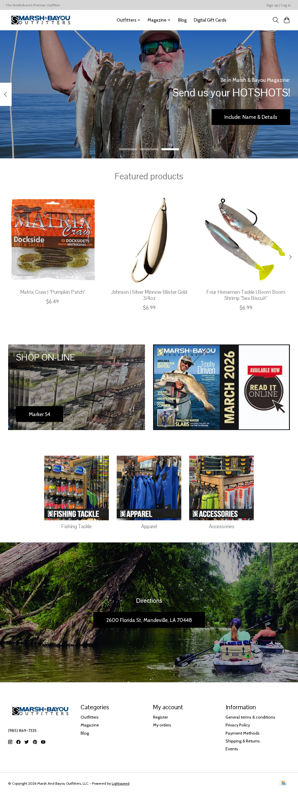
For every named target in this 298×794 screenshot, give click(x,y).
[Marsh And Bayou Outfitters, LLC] (40, 20)
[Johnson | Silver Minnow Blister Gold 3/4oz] (149, 240)
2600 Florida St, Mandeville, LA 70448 (149, 620)
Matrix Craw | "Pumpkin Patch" (52, 292)
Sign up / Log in (278, 5)
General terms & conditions (250, 717)
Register (160, 717)
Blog (182, 20)
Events (232, 748)
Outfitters (90, 717)
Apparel (149, 526)
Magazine (90, 725)
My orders (162, 725)
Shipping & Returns (243, 741)
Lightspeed (121, 783)
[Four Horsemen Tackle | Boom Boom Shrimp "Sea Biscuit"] (245, 240)
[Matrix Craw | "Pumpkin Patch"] (52, 240)
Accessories (221, 526)
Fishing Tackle (76, 526)
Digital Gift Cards (210, 20)
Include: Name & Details (250, 117)
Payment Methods (243, 733)
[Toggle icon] (275, 20)
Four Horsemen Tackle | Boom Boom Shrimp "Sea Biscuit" (245, 295)
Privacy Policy (238, 725)
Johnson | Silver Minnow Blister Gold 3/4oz (149, 295)
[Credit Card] (283, 783)
